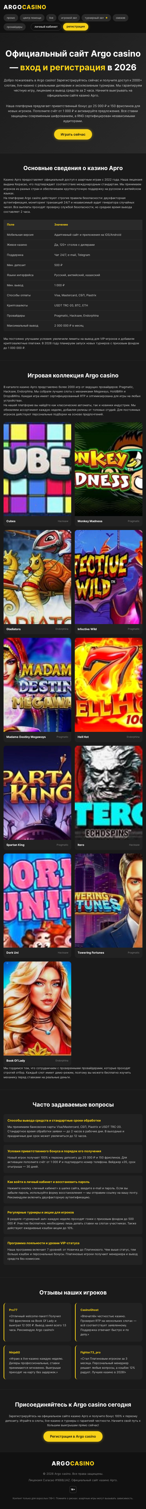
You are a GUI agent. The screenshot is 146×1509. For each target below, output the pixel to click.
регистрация (76, 26)
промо (11, 17)
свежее (120, 17)
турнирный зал (96, 17)
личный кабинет (46, 26)
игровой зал (69, 17)
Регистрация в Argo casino (73, 1436)
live (51, 17)
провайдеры (14, 26)
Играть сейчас (73, 134)
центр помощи (32, 17)
